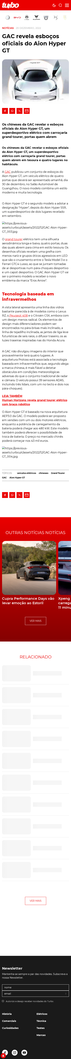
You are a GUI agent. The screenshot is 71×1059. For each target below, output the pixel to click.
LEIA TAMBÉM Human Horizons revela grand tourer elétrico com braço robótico (34, 400)
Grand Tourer (58, 473)
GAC (8, 171)
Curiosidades (10, 1028)
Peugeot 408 (18, 315)
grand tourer (14, 239)
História (7, 1013)
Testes (40, 1028)
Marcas (41, 1035)
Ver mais (36, 620)
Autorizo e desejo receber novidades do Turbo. (30, 1001)
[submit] (66, 994)
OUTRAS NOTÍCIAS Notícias (35, 532)
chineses (43, 473)
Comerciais (9, 1021)
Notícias (8, 28)
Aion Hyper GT (17, 477)
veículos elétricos (26, 473)
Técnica (41, 1021)
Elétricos (42, 1013)
